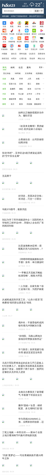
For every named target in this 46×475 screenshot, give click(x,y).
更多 (41, 67)
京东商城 (28, 73)
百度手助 (34, 42)
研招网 (41, 42)
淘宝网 (19, 42)
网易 (41, 26)
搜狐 (26, 26)
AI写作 (13, 59)
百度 (4, 26)
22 (38, 4)
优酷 (11, 49)
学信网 (11, 34)
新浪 (34, 26)
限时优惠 (23, 54)
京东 (4, 42)
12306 (41, 49)
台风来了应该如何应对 (19, 16)
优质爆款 (39, 73)
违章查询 (41, 54)
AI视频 (4, 54)
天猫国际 (4, 49)
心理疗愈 (23, 59)
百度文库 (34, 49)
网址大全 (41, 59)
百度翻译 (26, 34)
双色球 (32, 59)
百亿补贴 (6, 73)
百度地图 (19, 34)
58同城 (17, 73)
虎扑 (19, 49)
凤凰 (11, 26)
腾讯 (19, 26)
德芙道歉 (5, 16)
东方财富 (4, 34)
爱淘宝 (26, 42)
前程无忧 (5, 59)
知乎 (26, 49)
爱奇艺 (34, 34)
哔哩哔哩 (11, 42)
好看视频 (41, 34)
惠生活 (13, 54)
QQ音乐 (32, 54)
